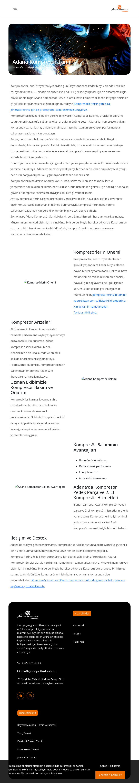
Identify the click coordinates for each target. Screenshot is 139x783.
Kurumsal (78, 625)
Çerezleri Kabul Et (110, 775)
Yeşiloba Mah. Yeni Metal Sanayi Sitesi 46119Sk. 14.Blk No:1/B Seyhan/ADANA (41, 681)
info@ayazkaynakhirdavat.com (39, 671)
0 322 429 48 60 (31, 662)
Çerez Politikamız (110, 765)
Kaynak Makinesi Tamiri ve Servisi (36, 725)
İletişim (77, 633)
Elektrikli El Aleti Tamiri (30, 741)
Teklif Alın (78, 641)
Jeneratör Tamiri (26, 757)
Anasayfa (18, 67)
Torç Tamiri (24, 733)
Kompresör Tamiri (28, 749)
